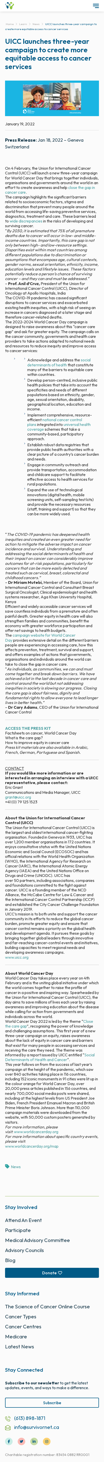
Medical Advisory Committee (37, 1240)
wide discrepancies (26, 220)
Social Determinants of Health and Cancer (50, 1057)
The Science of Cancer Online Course (47, 1306)
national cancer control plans (54, 422)
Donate (49, 1272)
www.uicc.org (17, 957)
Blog (10, 1260)
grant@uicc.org (18, 797)
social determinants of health (59, 362)
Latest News (19, 1346)
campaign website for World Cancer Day (40, 637)
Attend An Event (23, 1220)
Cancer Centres (23, 1326)
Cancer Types (20, 1316)
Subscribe (52, 1402)
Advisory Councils (24, 1250)
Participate (18, 1230)
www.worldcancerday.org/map (32, 1146)
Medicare (16, 1336)
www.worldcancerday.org (36, 1131)
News (16, 1166)
